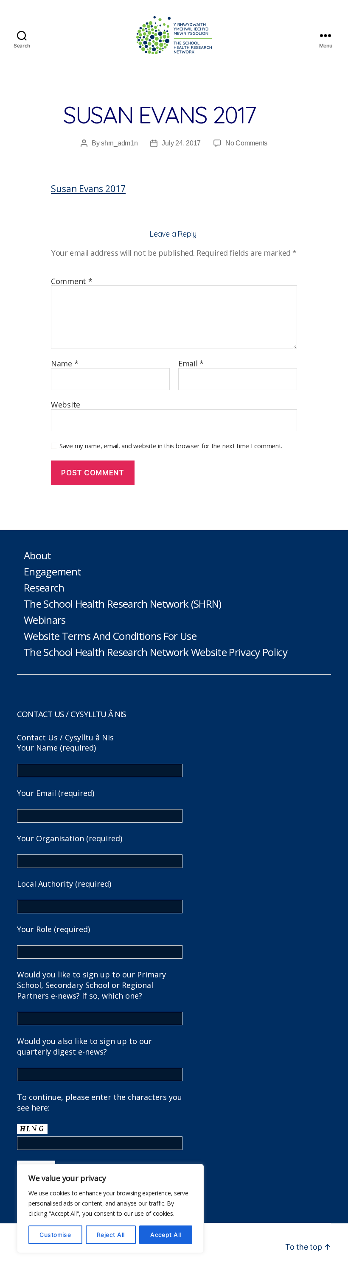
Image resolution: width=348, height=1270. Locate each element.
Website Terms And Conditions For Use (110, 636)
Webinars (45, 620)
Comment (72, 281)
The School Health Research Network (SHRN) (123, 604)
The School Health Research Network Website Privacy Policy (155, 652)
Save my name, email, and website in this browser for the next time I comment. (170, 446)
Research (44, 588)
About (37, 555)
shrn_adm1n (119, 143)
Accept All (165, 1234)
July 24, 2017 (181, 143)
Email (191, 364)
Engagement (52, 571)
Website (65, 404)
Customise (55, 1234)
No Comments (246, 143)
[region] (110, 1208)
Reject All (111, 1234)
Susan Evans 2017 (88, 189)
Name (64, 364)
